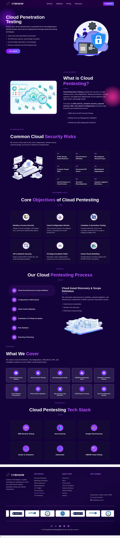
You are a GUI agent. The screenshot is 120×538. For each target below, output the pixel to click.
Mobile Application (39, 485)
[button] (53, 3)
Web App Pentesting (40, 478)
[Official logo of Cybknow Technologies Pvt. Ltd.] (8, 4)
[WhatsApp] (56, 526)
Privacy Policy (66, 483)
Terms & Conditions (68, 485)
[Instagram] (52, 526)
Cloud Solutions (38, 490)
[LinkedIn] (64, 526)
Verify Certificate (67, 490)
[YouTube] (60, 526)
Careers (64, 493)
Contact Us (65, 478)
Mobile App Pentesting (40, 480)
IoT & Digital (37, 488)
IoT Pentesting (38, 495)
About (64, 480)
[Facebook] (68, 526)
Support (64, 495)
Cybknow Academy (68, 488)
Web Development (39, 483)
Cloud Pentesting (39, 493)
